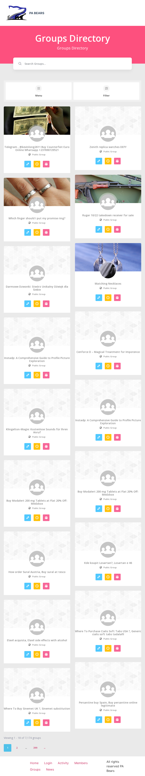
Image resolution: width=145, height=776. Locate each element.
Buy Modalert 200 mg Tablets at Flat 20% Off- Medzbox (108, 493)
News (50, 769)
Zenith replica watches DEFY (107, 147)
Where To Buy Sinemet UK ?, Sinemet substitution (37, 708)
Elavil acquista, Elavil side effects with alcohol (37, 640)
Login (48, 763)
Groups (35, 769)
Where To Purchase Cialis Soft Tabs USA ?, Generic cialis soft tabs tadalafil (108, 633)
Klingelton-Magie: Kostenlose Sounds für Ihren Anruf (37, 431)
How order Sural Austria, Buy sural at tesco (37, 572)
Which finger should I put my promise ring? (36, 218)
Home (34, 763)
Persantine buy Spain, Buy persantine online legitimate (108, 704)
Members (81, 763)
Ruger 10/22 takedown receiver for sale (108, 215)
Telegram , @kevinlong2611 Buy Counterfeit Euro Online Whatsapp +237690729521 (36, 149)
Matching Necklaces (108, 283)
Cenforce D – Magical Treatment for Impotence (108, 351)
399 (35, 747)
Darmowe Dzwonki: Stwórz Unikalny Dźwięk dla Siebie (37, 288)
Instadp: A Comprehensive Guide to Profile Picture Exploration (37, 359)
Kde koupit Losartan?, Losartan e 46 (108, 562)
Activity (63, 763)
